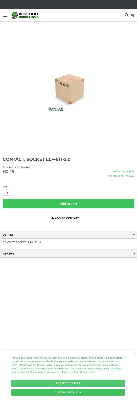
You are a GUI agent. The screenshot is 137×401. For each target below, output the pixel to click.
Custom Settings (68, 392)
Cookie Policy (44, 364)
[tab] (68, 235)
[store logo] (25, 15)
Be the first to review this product (17, 167)
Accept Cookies (68, 383)
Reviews (8, 253)
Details (8, 234)
